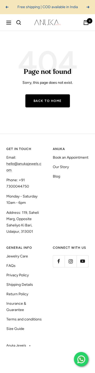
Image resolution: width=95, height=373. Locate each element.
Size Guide (15, 329)
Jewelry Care (17, 256)
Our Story (61, 167)
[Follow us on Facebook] (59, 261)
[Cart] (86, 22)
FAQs (11, 265)
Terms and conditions (24, 319)
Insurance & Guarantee (16, 306)
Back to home (48, 101)
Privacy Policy (17, 275)
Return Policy (17, 294)
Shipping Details (19, 284)
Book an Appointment (70, 157)
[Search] (18, 22)
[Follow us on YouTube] (82, 261)
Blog (56, 176)
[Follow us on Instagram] (71, 261)
